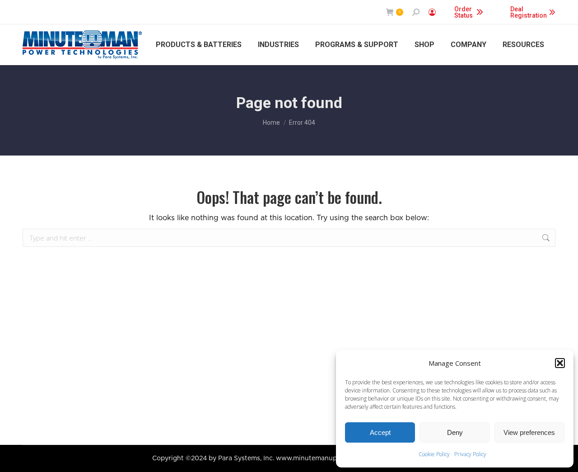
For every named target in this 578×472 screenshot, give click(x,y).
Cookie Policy (434, 454)
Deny (455, 432)
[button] (559, 363)
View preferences (529, 432)
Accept (380, 432)
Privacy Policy (470, 454)
